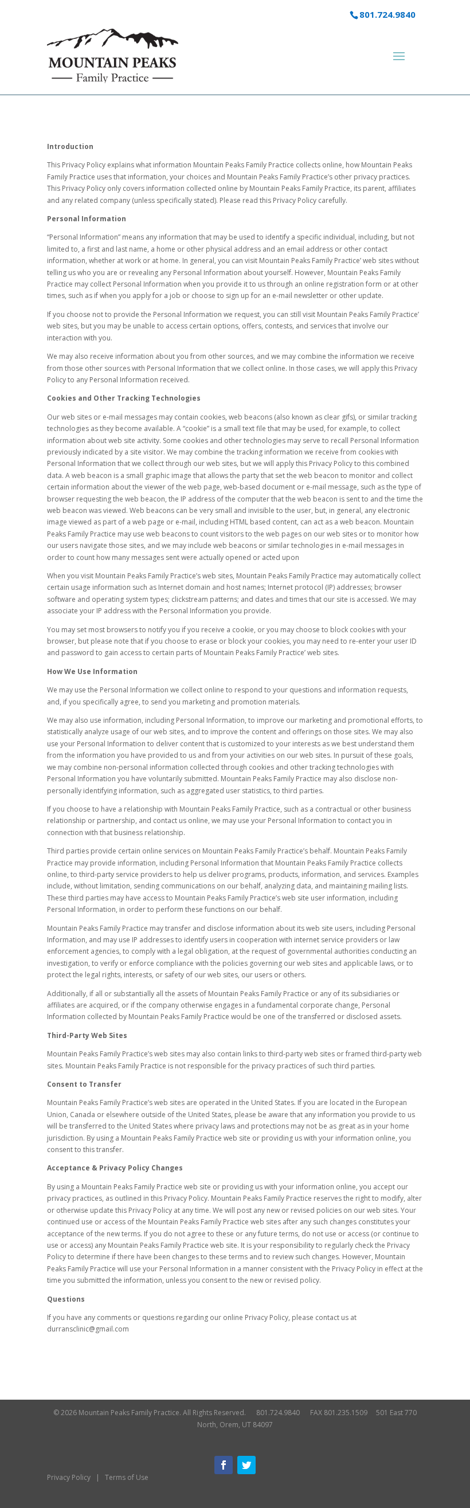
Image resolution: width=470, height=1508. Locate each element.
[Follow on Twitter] (246, 1465)
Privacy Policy (69, 1477)
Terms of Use (126, 1477)
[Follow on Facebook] (223, 1465)
